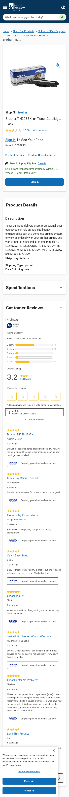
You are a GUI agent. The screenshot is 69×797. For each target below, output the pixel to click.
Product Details (14, 155)
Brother (22, 112)
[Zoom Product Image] (58, 66)
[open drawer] (5, 7)
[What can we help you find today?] (62, 17)
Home (6, 31)
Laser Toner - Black (34, 35)
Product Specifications (42, 155)
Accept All (29, 790)
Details (42, 163)
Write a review (40, 130)
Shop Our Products (23, 31)
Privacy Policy (13, 765)
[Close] (53, 750)
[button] (63, 7)
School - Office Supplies (51, 31)
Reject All (29, 781)
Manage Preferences (29, 771)
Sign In (10, 140)
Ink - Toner (13, 35)
